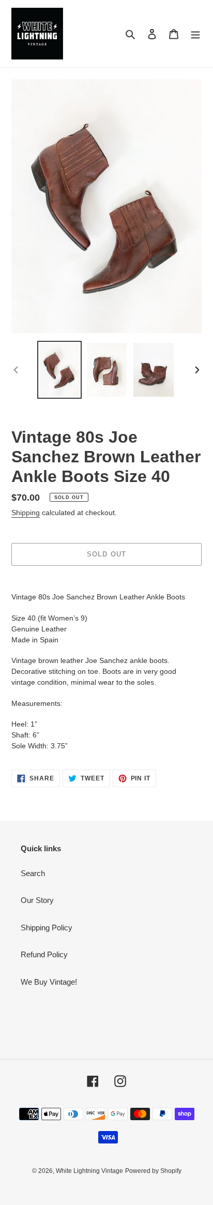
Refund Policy (44, 954)
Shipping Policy (46, 927)
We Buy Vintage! (49, 981)
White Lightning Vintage (89, 1170)
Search (33, 873)
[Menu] (195, 34)
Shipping (25, 512)
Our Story (37, 900)
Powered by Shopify (153, 1170)
